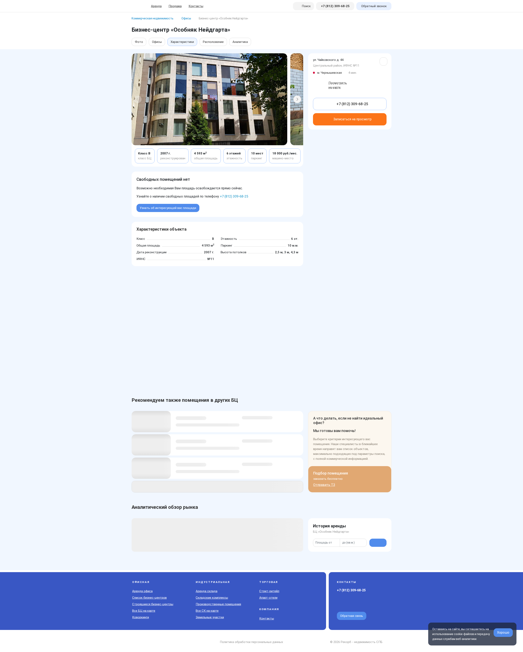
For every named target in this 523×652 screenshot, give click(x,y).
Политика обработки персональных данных (251, 642)
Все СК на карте (207, 611)
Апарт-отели (268, 598)
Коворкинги (140, 617)
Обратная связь (351, 616)
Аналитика (240, 42)
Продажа (175, 6)
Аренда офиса (142, 591)
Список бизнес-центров (149, 598)
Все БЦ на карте (143, 611)
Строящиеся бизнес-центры (152, 604)
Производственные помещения (218, 604)
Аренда (156, 6)
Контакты (196, 6)
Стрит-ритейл (269, 591)
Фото (139, 42)
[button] (138, 99)
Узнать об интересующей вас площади (168, 208)
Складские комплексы (212, 598)
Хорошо (503, 632)
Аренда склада (206, 591)
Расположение (213, 42)
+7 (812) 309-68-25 (234, 196)
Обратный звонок (374, 6)
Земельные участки (210, 617)
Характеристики (182, 42)
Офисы (157, 42)
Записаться (352, 119)
